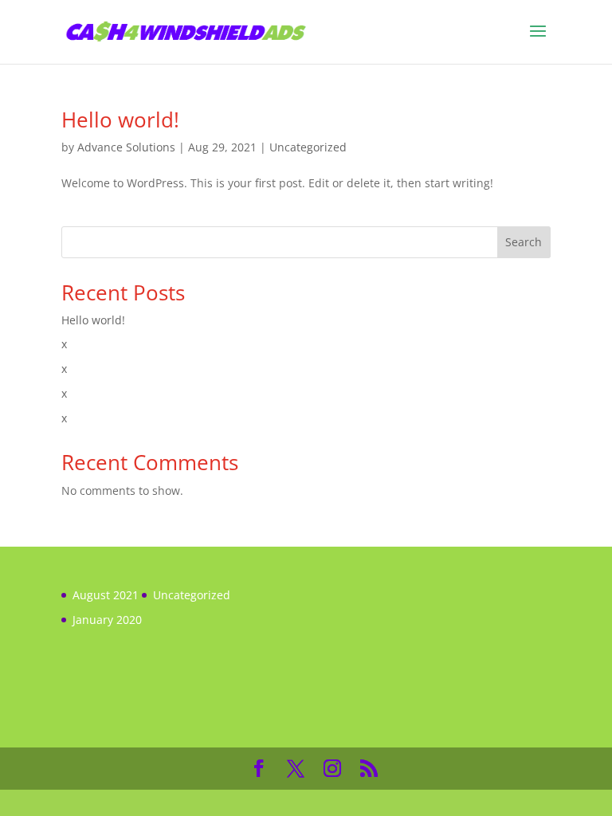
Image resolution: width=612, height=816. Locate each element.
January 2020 (107, 619)
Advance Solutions (126, 147)
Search (523, 241)
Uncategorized (308, 147)
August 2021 (106, 594)
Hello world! (120, 119)
